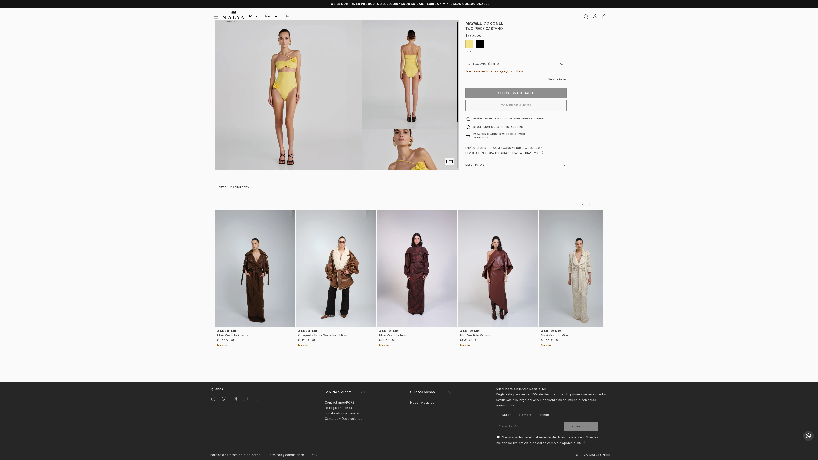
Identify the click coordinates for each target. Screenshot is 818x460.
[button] (585, 16)
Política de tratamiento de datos (235, 455)
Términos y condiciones (286, 455)
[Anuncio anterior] (8, 4)
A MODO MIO (227, 331)
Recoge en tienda (338, 408)
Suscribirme (581, 426)
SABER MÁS (480, 137)
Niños (544, 415)
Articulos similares (234, 187)
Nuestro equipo (422, 402)
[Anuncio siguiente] (809, 4)
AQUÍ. (581, 443)
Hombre (270, 16)
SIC (314, 455)
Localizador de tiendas (342, 413)
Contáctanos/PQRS (340, 402)
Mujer (254, 16)
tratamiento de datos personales (558, 437)
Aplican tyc (529, 153)
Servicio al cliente (338, 392)
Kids (285, 16)
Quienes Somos (422, 392)
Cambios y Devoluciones (344, 418)
